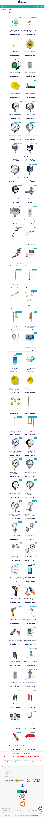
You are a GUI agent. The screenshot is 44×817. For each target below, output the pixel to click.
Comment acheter (8, 774)
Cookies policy (9, 772)
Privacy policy (8, 770)
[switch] (40, 813)
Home (3, 9)
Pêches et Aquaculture (9, 9)
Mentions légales (8, 768)
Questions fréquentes (8, 776)
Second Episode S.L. (35, 815)
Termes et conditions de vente (8, 766)
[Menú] (42, 805)
